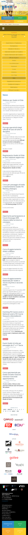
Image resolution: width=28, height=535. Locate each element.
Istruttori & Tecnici (13, 49)
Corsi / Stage (14, 75)
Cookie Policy (6, 515)
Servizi (7, 21)
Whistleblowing (6, 505)
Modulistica (14, 72)
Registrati (24, 3)
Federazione (7, 18)
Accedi (18, 3)
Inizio (4, 409)
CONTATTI (5, 501)
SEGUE (5, 123)
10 (5, 411)
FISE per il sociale (13, 90)
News (14, 78)
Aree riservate (6, 517)
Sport (20, 18)
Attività (20, 21)
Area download (6, 519)
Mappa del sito (6, 507)
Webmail (4, 508)
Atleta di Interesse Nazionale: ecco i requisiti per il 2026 (14, 35)
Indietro (10, 409)
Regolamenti (14, 66)
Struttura (14, 60)
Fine (18, 411)
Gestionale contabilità (8, 512)
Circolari (14, 69)
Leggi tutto (14, 37)
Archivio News (6, 510)
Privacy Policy (6, 513)
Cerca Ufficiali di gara (14, 63)
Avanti (13, 411)
